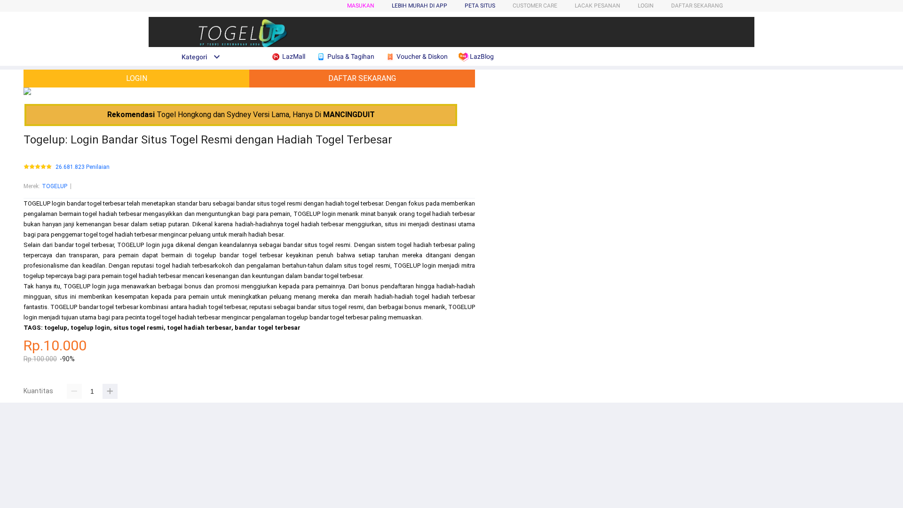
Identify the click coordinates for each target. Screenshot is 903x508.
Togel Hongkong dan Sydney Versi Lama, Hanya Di (241, 114)
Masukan (360, 5)
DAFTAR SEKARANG (697, 5)
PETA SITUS (480, 5)
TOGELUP (54, 186)
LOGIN (646, 5)
